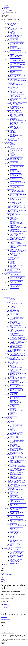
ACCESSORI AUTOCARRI (14, 272)
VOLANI (12, 26)
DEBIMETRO (13, 118)
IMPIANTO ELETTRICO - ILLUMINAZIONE (13, 82)
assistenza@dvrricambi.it (6, 619)
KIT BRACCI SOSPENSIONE (17, 62)
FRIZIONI (12, 24)
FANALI (12, 86)
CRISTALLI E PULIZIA (13, 119)
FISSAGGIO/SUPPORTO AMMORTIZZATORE (16, 73)
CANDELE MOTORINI (16, 277)
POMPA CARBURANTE (16, 112)
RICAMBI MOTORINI (12, 274)
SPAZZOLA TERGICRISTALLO (18, 120)
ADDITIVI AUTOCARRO (13, 206)
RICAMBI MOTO (11, 282)
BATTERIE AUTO (11, 139)
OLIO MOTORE (14, 38)
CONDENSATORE (14, 99)
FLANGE (12, 100)
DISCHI (12, 31)
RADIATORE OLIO (15, 96)
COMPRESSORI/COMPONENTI (18, 98)
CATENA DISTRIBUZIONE (17, 55)
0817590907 (4, 617)
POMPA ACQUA (14, 88)
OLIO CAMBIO (14, 39)
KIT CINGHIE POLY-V (15, 58)
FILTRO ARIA (13, 47)
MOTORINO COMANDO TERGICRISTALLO (16, 123)
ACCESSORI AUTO (12, 141)
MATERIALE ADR (11, 270)
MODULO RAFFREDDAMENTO (18, 102)
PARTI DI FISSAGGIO (15, 66)
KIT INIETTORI (14, 111)
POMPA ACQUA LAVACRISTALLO (14, 125)
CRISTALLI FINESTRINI (16, 135)
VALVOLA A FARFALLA (16, 114)
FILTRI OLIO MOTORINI (16, 281)
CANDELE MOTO (14, 288)
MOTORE (9, 51)
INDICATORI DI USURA (16, 35)
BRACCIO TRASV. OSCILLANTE (18, 64)
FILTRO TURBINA (14, 175)
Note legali (6, 7)
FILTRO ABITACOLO (15, 50)
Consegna (6, 5)
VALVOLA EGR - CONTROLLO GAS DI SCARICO (18, 108)
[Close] (1, 293)
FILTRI (8, 40)
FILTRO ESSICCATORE (16, 177)
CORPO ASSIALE (14, 71)
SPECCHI (12, 134)
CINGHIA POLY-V (14, 56)
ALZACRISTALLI (14, 138)
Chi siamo (6, 8)
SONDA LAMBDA (14, 106)
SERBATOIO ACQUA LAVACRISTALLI (15, 128)
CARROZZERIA (11, 130)
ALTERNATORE (14, 79)
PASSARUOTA (13, 131)
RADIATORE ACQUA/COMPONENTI (16, 92)
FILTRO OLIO (13, 46)
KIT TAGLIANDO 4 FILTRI (17, 42)
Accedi (2, 573)
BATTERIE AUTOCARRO (13, 269)
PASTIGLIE (13, 30)
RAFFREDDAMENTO (12, 87)
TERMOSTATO (14, 90)
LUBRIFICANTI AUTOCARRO (15, 159)
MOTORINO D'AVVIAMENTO (18, 80)
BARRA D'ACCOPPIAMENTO (18, 67)
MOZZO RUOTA (14, 68)
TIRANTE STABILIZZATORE (17, 75)
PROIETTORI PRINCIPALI (17, 84)
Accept (2, 643)
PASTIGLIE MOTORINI (16, 278)
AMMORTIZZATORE (15, 63)
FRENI (8, 27)
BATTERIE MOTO (14, 286)
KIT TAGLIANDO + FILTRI (17, 165)
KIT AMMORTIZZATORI (16, 60)
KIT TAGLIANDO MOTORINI (17, 276)
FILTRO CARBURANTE (16, 48)
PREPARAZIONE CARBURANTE (15, 110)
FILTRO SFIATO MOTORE (17, 178)
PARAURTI (13, 132)
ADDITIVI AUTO (11, 76)
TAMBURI (12, 32)
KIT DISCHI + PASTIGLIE (16, 28)
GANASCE (12, 34)
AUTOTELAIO (10, 59)
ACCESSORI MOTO (15, 285)
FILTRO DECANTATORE (16, 174)
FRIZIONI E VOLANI (12, 23)
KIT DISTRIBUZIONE (15, 181)
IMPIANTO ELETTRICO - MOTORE (16, 78)
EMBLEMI (12, 137)
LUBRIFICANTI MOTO (16, 284)
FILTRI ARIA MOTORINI (16, 280)
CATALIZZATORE (14, 104)
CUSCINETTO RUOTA (16, 70)
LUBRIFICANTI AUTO (13, 36)
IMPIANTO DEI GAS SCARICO (15, 103)
